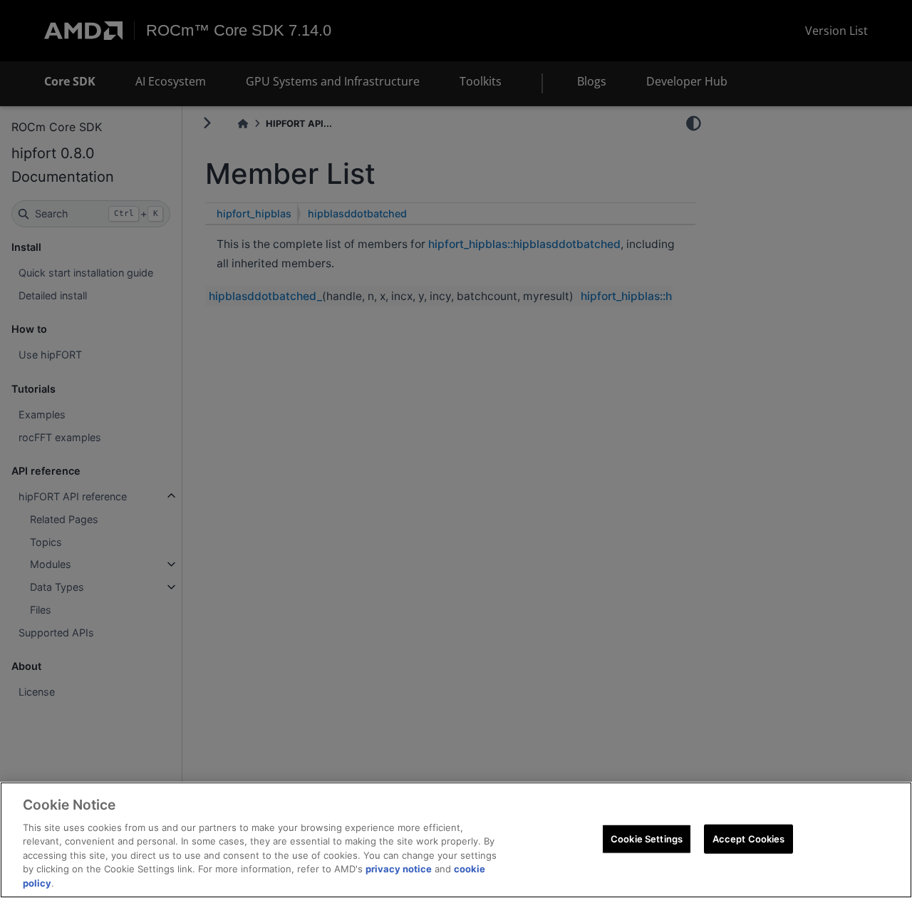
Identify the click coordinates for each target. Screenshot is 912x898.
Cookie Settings (647, 838)
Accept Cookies (748, 838)
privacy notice (399, 869)
